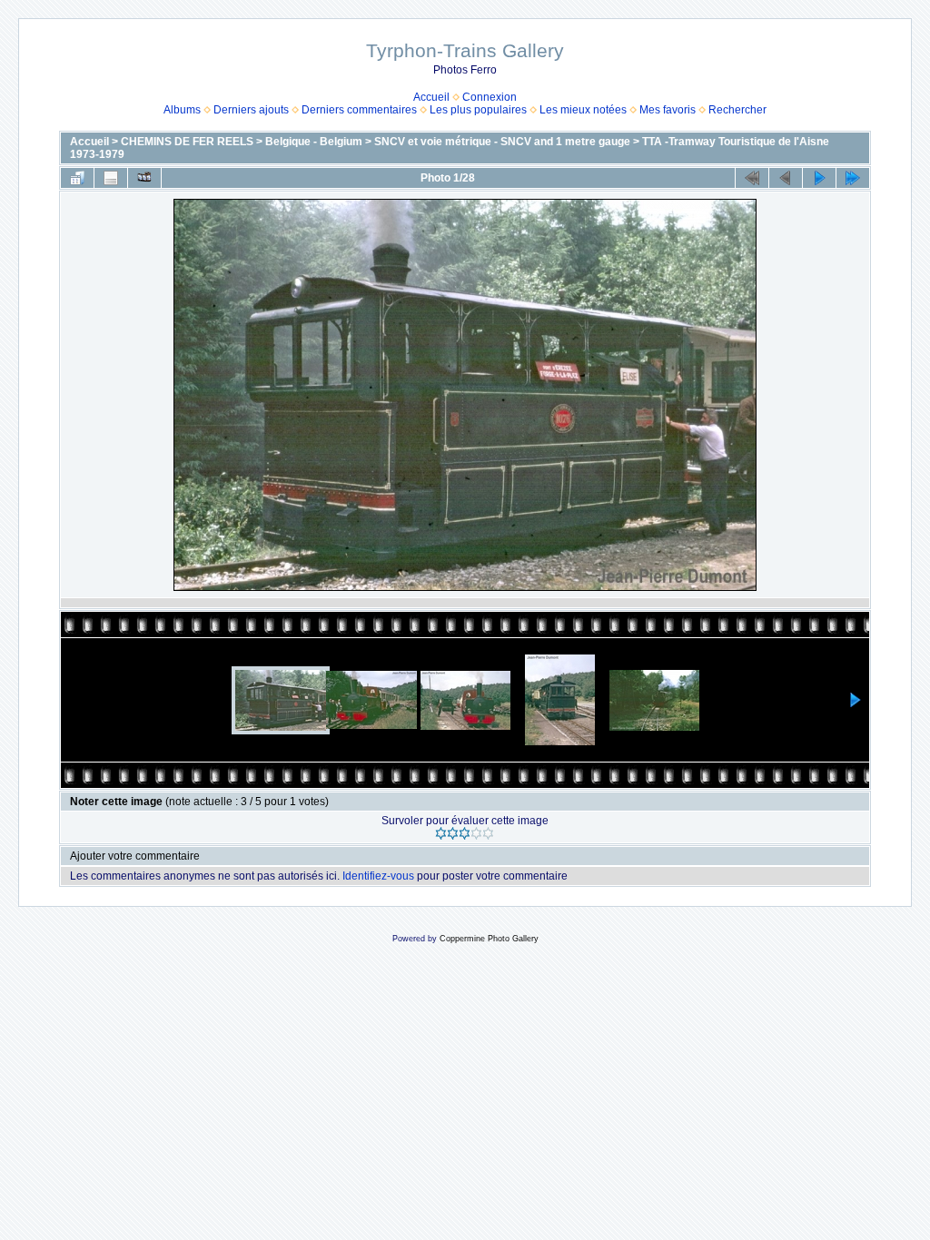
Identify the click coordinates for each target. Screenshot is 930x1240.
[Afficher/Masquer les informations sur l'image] (110, 178)
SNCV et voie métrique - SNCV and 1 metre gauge (502, 141)
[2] (453, 833)
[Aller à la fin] (852, 178)
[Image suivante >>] (819, 178)
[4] (476, 833)
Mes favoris (667, 109)
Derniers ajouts (251, 109)
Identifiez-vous (378, 876)
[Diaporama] (144, 178)
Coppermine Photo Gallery (489, 938)
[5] (488, 833)
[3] (464, 833)
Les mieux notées (583, 109)
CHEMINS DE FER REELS (187, 141)
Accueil (431, 97)
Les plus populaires (478, 109)
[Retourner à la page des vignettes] (77, 178)
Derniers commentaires (359, 109)
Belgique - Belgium (313, 141)
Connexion (489, 97)
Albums (182, 109)
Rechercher (737, 109)
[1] (441, 833)
